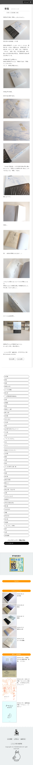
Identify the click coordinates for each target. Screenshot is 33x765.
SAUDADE (7, 509)
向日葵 (6, 416)
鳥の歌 (6, 476)
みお (6, 442)
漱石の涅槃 (7, 479)
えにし (6, 445)
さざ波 (6, 432)
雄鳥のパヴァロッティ (10, 450)
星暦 (6, 383)
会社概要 (9, 739)
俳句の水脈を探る (9, 502)
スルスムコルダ (9, 496)
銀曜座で (7, 499)
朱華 (6, 473)
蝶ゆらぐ (7, 483)
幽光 (6, 486)
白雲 (6, 435)
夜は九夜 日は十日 (10, 489)
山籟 (6, 460)
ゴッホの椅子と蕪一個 (10, 466)
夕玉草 (6, 422)
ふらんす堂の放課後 (16, 743)
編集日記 (14, 352)
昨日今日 (7, 515)
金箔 (17, 12)
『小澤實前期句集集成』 (11, 396)
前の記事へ (12, 359)
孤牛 (6, 529)
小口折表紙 (12, 12)
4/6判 (8, 12)
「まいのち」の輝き (10, 525)
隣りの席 (7, 412)
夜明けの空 (7, 386)
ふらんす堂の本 (9, 543)
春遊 (6, 406)
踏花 (6, 380)
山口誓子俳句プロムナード (12, 429)
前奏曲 (6, 402)
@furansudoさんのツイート (10, 584)
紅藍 (6, 399)
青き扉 (6, 393)
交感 (6, 493)
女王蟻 (6, 376)
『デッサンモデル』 (10, 438)
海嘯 (6, 512)
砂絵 (6, 425)
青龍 (11, 9)
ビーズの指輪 (8, 389)
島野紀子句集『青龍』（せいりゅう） (13, 17)
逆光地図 (7, 535)
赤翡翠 (6, 522)
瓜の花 (6, 519)
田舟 (6, 463)
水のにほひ (7, 419)
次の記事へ (20, 359)
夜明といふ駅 (8, 409)
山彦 (6, 532)
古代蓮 (6, 453)
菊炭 (6, 456)
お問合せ (16, 739)
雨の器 (6, 506)
